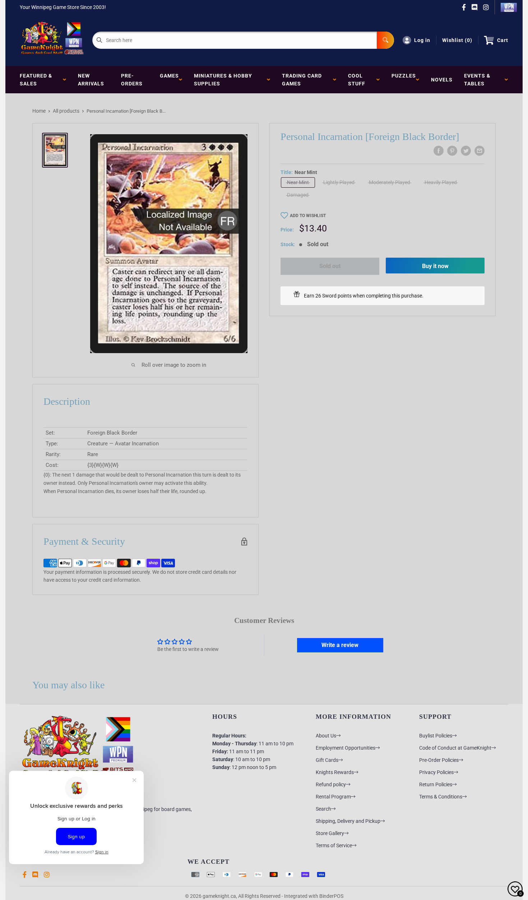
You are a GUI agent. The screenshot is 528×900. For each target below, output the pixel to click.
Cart (502, 40)
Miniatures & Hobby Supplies (223, 79)
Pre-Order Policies (439, 760)
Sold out (330, 266)
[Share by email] (479, 151)
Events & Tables (477, 79)
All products (66, 111)
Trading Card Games (302, 79)
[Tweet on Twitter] (466, 151)
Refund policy (331, 784)
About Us (326, 736)
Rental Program (333, 797)
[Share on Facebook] (439, 151)
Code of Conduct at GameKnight (455, 748)
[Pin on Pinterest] (452, 151)
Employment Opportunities (345, 748)
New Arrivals (91, 79)
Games (169, 79)
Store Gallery (330, 833)
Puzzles (404, 79)
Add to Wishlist (308, 215)
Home (39, 111)
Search (323, 809)
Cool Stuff (358, 79)
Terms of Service (334, 845)
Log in (422, 40)
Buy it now (435, 266)
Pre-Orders (132, 79)
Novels (442, 80)
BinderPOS (331, 896)
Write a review (339, 645)
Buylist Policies (435, 736)
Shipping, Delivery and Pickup (348, 821)
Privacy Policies (436, 772)
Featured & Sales (36, 79)
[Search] (385, 40)
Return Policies (435, 784)
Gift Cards (327, 760)
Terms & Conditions (440, 797)
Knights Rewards (335, 772)
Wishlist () (457, 40)
